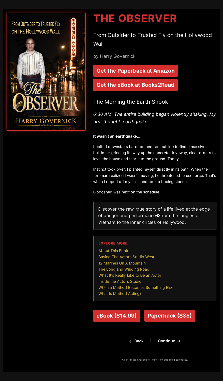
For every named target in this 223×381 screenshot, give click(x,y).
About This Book (113, 250)
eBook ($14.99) (116, 315)
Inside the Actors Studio (120, 281)
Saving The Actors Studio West (126, 257)
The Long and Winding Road (123, 269)
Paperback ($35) (170, 315)
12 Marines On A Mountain (122, 263)
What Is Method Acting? (120, 293)
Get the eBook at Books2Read (135, 85)
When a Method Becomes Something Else (135, 287)
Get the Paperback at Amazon (135, 70)
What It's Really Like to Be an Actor (129, 275)
